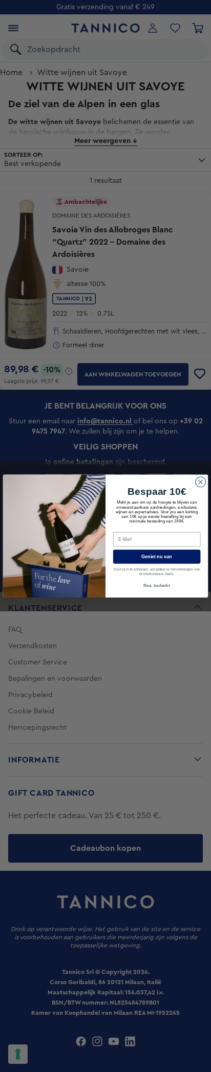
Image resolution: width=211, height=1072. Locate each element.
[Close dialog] (201, 482)
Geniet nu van (156, 556)
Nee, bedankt (156, 585)
